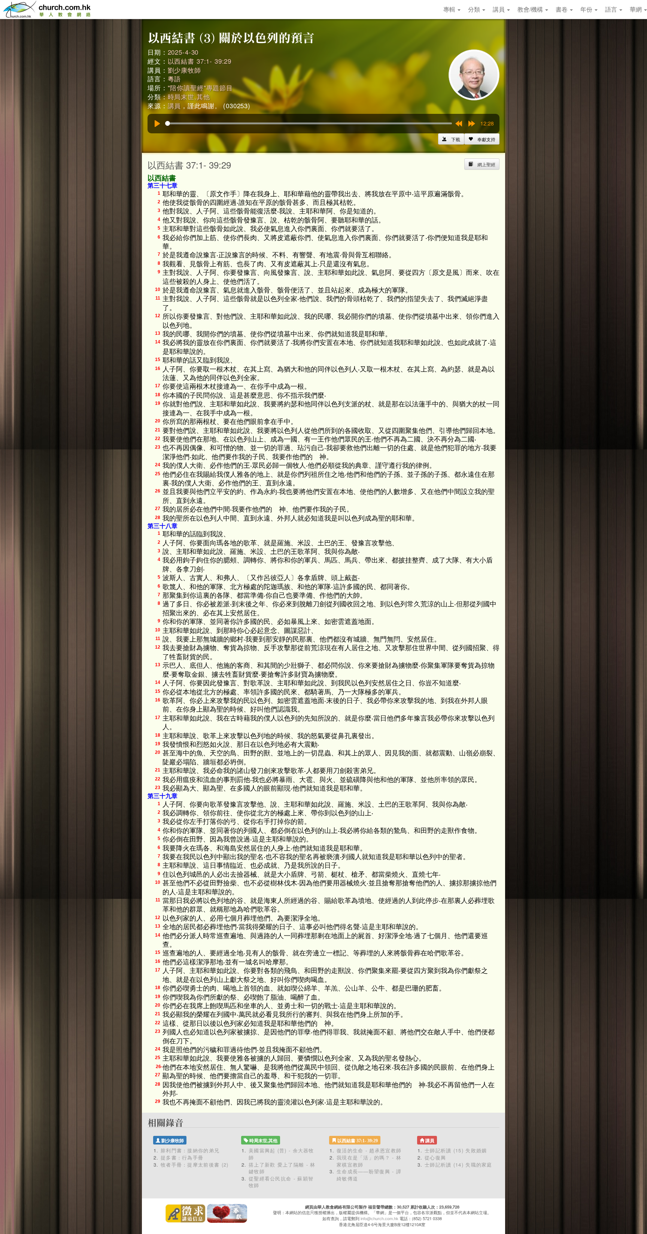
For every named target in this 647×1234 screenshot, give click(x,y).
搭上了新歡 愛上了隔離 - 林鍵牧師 (282, 1168)
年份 (587, 9)
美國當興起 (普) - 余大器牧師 (281, 1154)
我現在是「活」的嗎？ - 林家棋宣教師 (369, 1161)
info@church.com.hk (379, 1218)
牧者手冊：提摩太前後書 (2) (195, 1164)
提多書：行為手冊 (182, 1157)
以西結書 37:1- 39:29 (200, 61)
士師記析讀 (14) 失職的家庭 (458, 1164)
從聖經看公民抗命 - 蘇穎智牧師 (281, 1182)
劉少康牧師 (184, 70)
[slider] (308, 123)
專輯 (450, 9)
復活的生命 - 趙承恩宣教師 (369, 1150)
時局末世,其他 (189, 96)
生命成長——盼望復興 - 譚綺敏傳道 (369, 1175)
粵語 (174, 78)
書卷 (562, 9)
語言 (612, 9)
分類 (475, 9)
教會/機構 (530, 9)
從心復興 (435, 1157)
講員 (499, 9)
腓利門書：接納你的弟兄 (190, 1150)
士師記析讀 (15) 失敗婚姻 (456, 1150)
